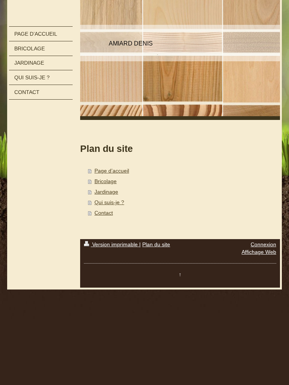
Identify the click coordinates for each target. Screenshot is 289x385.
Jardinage (106, 192)
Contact (103, 213)
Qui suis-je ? (109, 202)
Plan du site (156, 244)
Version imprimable (115, 244)
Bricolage (105, 181)
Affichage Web (259, 252)
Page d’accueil (111, 171)
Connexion (263, 244)
